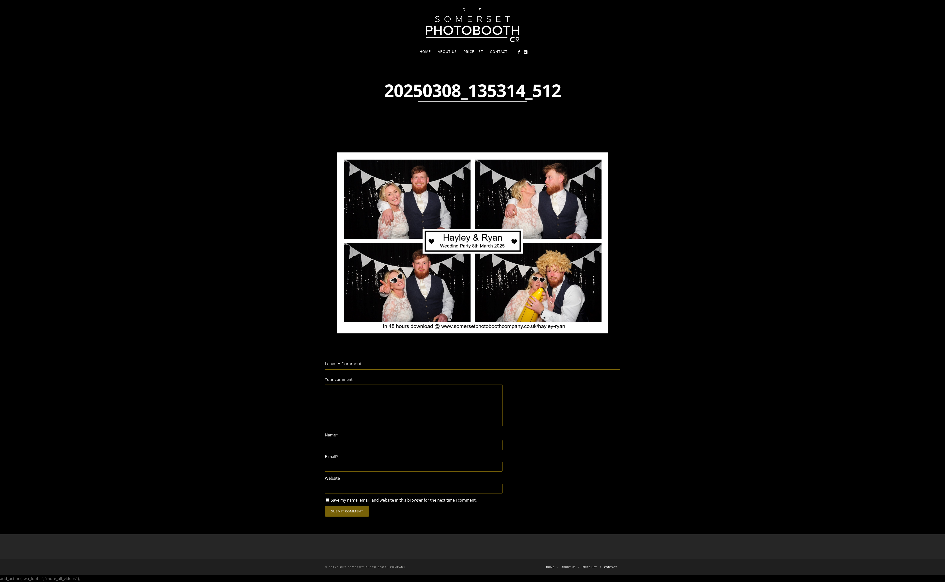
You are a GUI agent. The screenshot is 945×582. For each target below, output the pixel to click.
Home (425, 51)
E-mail (331, 456)
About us (447, 51)
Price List (473, 51)
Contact (498, 51)
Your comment (339, 379)
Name (331, 435)
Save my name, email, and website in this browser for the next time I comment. (404, 500)
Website (332, 478)
